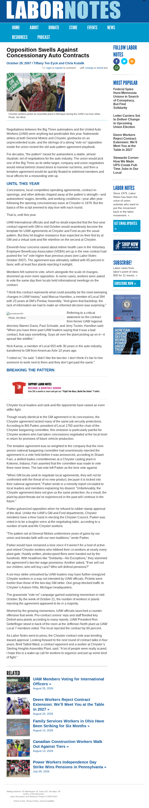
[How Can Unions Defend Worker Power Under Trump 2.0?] (126, 353)
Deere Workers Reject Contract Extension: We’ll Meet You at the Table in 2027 (125, 142)
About (34, 28)
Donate (54, 28)
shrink (100, 68)
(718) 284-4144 (37, 794)
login (49, 68)
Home (16, 28)
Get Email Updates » (125, 226)
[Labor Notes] (63, 10)
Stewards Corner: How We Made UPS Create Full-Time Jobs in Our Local (126, 165)
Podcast (43, 37)
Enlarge (89, 68)
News (111, 28)
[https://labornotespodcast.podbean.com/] (126, 320)
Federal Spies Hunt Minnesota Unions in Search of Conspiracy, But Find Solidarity (126, 98)
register (59, 68)
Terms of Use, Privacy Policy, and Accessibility (34, 801)
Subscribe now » (125, 283)
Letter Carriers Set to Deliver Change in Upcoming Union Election (126, 121)
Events (92, 28)
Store (73, 28)
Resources (20, 37)
